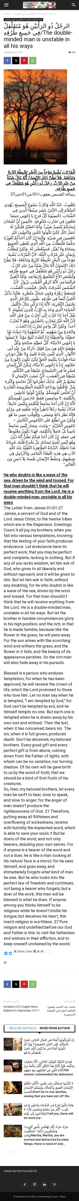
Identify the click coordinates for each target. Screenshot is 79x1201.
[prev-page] (6, 1153)
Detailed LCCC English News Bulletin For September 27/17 (21, 1008)
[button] (6, 5)
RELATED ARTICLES (23, 1028)
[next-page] (12, 1153)
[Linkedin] (44, 1184)
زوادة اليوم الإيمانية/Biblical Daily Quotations (34, 13)
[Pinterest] (24, 60)
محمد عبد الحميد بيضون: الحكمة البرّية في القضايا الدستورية (61, 1010)
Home (7, 13)
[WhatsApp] (32, 60)
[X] (15, 60)
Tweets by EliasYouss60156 (20, 1171)
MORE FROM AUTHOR (55, 1028)
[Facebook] (7, 60)
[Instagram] (34, 1184)
